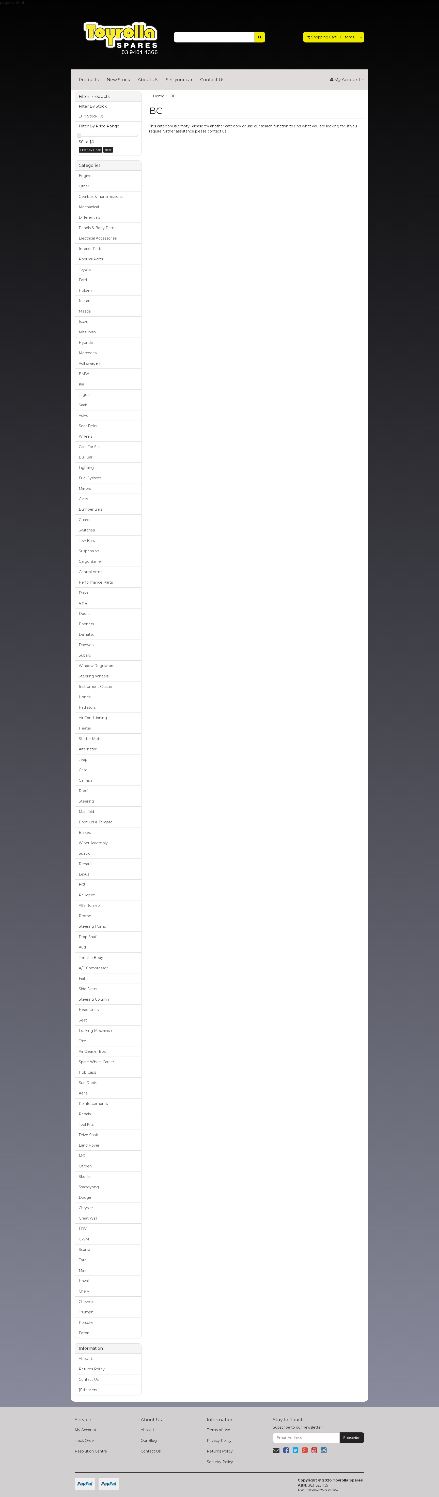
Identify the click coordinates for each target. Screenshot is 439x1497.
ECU (83, 884)
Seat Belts (88, 426)
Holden (85, 290)
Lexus (84, 874)
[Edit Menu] (89, 1390)
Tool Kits (86, 1124)
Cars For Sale (90, 446)
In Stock (93, 116)
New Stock (118, 79)
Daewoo (86, 645)
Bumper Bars (90, 509)
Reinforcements (93, 1103)
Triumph (86, 1312)
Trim (83, 1041)
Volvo (83, 415)
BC (173, 96)
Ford (83, 280)
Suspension (89, 551)
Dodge (85, 1197)
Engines (86, 175)
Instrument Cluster (96, 686)
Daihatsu (87, 634)
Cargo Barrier (90, 561)
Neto (335, 1489)
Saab (83, 405)
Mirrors (85, 488)
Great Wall (88, 1218)
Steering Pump (92, 926)
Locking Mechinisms (97, 1030)
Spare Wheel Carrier (96, 1062)
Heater (85, 728)
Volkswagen (89, 363)
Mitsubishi (88, 332)
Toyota (85, 269)
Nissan (84, 301)
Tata (82, 1260)
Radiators (87, 707)
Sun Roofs (88, 1082)
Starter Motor (91, 738)
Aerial (83, 1093)
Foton (84, 1333)
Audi (83, 947)
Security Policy (220, 1462)
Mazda (85, 311)
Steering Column (94, 999)
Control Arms (90, 572)
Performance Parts (96, 582)
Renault (86, 864)
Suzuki (84, 853)
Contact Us (212, 79)
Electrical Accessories (98, 238)
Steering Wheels (93, 676)
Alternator (88, 749)
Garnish (85, 780)
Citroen (85, 1166)
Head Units (89, 1009)
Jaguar (85, 394)
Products (89, 79)
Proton (85, 916)
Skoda (84, 1176)
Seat (83, 1020)
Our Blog (149, 1440)
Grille (83, 770)
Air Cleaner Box (92, 1051)
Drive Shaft (89, 1135)
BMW (84, 374)
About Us (148, 79)
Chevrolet (87, 1301)
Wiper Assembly (93, 843)
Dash (83, 592)
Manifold (86, 811)
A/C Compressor (93, 968)
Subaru (85, 655)
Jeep (83, 759)
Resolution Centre (91, 1451)
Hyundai (86, 342)
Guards (85, 519)
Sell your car (179, 79)
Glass (83, 499)
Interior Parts (90, 248)
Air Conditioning (93, 718)
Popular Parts (91, 259)
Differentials (89, 217)
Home (158, 96)
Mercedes (88, 353)
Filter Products (94, 96)
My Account (85, 1430)
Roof (83, 791)
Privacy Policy (219, 1440)
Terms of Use (218, 1430)
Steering (86, 801)
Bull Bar (85, 457)
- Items (332, 37)
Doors (84, 613)
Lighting (86, 467)
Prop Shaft (88, 937)
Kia (81, 384)
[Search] (259, 37)
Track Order (85, 1440)
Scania (84, 1249)
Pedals (85, 1114)
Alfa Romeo (89, 905)
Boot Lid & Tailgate (96, 822)
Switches (87, 530)
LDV (83, 1228)
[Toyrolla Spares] (120, 34)
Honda (85, 697)
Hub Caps (87, 1072)
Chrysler (86, 1208)
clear (108, 150)
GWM (84, 1239)
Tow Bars (87, 540)
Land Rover (89, 1145)
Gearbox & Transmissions (100, 196)
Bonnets (86, 624)
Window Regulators (96, 665)
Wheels (85, 436)
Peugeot (87, 895)
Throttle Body (91, 957)
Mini (82, 1270)
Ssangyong (89, 1187)
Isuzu (83, 321)
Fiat (82, 978)
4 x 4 (83, 603)
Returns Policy (92, 1369)
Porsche (86, 1322)
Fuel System (90, 478)
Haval (84, 1281)
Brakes (85, 832)
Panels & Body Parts (97, 228)
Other (84, 186)
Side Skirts (88, 989)
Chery (84, 1291)
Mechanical (89, 207)
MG (82, 1155)
